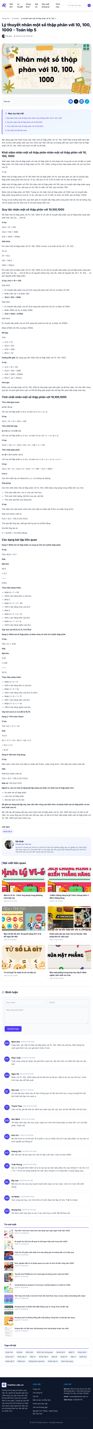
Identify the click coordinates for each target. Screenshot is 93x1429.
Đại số (36, 5)
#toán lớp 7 (10, 1357)
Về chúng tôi (37, 1393)
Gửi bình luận (13, 1029)
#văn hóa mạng (67, 1361)
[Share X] (76, 101)
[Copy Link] (87, 101)
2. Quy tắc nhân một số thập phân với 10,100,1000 (23, 122)
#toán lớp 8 (82, 1352)
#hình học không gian (45, 1352)
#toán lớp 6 (60, 1352)
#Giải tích (83, 1357)
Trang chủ (5, 18)
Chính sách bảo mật (40, 1404)
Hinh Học (58, 5)
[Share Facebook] (70, 101)
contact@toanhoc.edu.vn (78, 1396)
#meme (19, 1352)
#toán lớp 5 (7, 831)
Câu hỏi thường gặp (40, 1407)
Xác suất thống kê (45, 5)
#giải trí (71, 1352)
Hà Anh (20, 841)
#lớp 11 (73, 1357)
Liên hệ (35, 1396)
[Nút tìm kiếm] (89, 5)
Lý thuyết (20, 5)
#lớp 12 (32, 1357)
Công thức (28, 5)
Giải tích (11, 5)
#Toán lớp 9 (43, 1357)
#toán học (9, 1352)
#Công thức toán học (36, 1361)
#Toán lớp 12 (53, 1361)
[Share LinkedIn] (81, 101)
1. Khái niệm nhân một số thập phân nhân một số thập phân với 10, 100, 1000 (33, 118)
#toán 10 (64, 1357)
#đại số (54, 1357)
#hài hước (29, 1352)
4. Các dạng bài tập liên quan (16, 130)
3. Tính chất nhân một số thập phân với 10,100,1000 (24, 126)
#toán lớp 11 (22, 1357)
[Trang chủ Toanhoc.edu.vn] (4, 5)
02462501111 (78, 1400)
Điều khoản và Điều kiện (42, 1400)
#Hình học (21, 1361)
